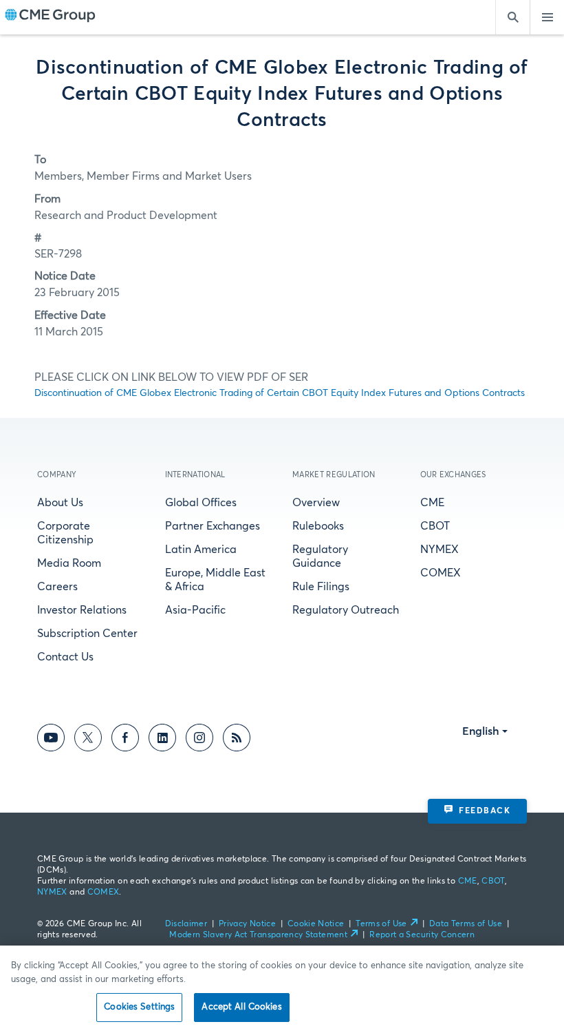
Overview (316, 502)
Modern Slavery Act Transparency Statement (258, 935)
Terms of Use (381, 924)
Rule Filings (320, 586)
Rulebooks (318, 526)
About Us (60, 502)
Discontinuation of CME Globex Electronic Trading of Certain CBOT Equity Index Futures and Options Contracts (279, 393)
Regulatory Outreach (345, 610)
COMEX (440, 572)
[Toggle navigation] (547, 17)
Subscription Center (87, 633)
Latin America (201, 549)
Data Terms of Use (465, 924)
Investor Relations (82, 610)
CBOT (435, 526)
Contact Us (65, 656)
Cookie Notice (316, 924)
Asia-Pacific (195, 610)
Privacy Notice (247, 924)
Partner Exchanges (212, 526)
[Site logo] (50, 17)
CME (432, 502)
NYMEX (439, 549)
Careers (57, 586)
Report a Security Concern (422, 935)
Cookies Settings (139, 1007)
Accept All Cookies (241, 1007)
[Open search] (512, 17)
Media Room (69, 563)
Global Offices (201, 502)
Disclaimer (186, 924)
